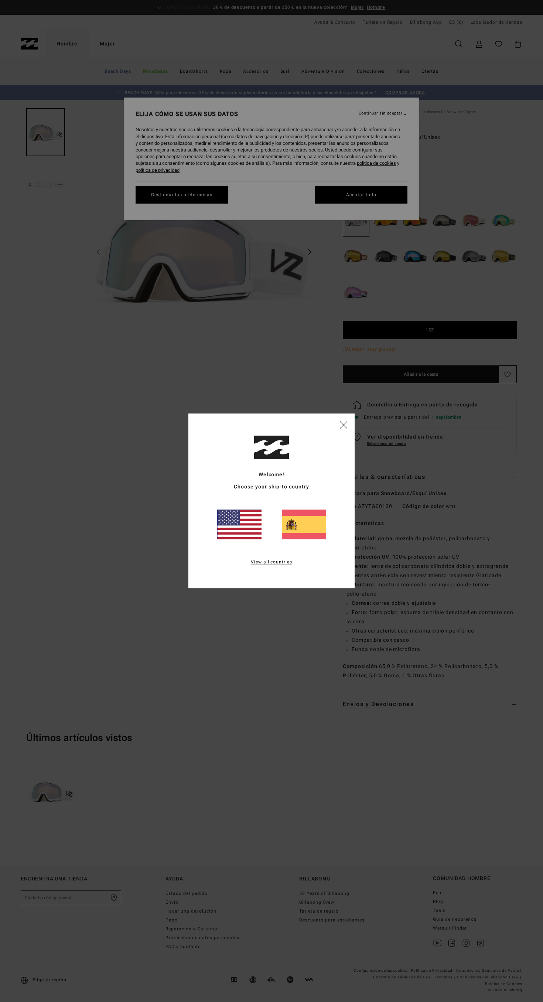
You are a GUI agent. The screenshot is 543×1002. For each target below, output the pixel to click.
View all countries (272, 562)
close (343, 424)
